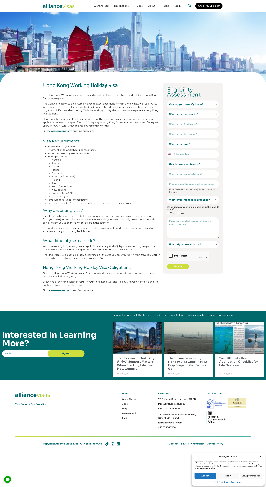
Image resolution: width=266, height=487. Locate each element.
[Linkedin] (118, 444)
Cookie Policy (218, 482)
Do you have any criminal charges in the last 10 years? (193, 208)
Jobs (140, 5)
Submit (178, 266)
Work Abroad (101, 5)
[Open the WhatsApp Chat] (7, 479)
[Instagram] (112, 444)
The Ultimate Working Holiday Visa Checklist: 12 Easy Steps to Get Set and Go (187, 363)
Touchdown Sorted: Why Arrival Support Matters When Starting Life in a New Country (135, 363)
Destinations (121, 5)
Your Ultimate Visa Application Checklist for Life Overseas (238, 361)
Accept (205, 475)
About (151, 5)
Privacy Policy (229, 482)
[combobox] (170, 154)
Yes (172, 213)
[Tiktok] (107, 444)
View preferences (251, 475)
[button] (260, 456)
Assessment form (61, 131)
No (182, 213)
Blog (166, 5)
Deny (228, 475)
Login (177, 5)
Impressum (239, 482)
